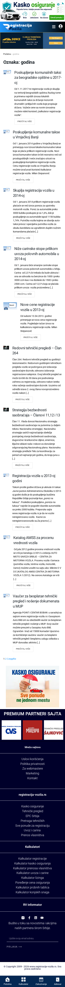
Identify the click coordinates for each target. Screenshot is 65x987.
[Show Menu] (53, 27)
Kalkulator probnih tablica (32, 887)
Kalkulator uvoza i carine (32, 873)
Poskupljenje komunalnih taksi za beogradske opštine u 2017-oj (37, 77)
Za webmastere (32, 768)
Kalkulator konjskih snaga (32, 892)
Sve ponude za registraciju (32, 825)
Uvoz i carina (32, 830)
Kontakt (32, 778)
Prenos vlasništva (32, 835)
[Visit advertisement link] (32, 11)
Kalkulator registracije (32, 858)
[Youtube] (42, 916)
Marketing (32, 773)
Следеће (11, 659)
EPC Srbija (32, 816)
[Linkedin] (35, 916)
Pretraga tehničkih (32, 820)
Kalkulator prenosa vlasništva (32, 868)
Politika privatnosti (32, 764)
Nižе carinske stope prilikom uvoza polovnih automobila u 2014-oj (36, 254)
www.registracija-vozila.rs (43, 966)
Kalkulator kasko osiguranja (32, 863)
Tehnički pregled (32, 811)
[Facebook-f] (29, 916)
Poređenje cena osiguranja (32, 882)
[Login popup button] (60, 27)
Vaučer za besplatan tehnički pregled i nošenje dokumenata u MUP (36, 601)
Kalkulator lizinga (32, 877)
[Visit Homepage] (17, 27)
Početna (7, 54)
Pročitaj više (25, 121)
